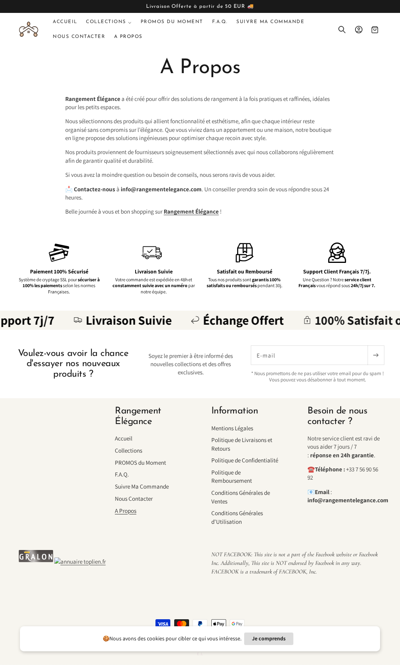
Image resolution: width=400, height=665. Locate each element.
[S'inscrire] (376, 355)
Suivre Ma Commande (142, 486)
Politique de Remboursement (231, 476)
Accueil (123, 438)
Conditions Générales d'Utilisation (237, 517)
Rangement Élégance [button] (138, 416)
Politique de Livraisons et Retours (241, 444)
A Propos (125, 510)
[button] (109, 22)
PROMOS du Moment (140, 462)
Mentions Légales (232, 428)
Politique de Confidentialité (244, 460)
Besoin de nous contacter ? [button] (337, 416)
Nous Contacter (134, 498)
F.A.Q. (122, 474)
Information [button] (234, 411)
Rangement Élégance (191, 211)
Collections (128, 450)
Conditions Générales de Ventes (240, 497)
